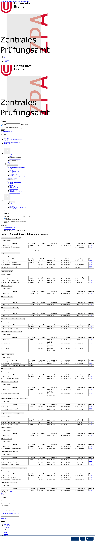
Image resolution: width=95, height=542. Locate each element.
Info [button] (4, 200)
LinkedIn (6, 535)
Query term (3, 124)
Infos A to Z (6, 138)
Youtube (5, 532)
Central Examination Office (7, 131)
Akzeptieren (90, 538)
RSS (2, 493)
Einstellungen (75, 538)
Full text (4, 125)
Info (4, 136)
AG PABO (9, 491)
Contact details (4, 518)
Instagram (6, 534)
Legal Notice (7, 524)
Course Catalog (7, 143)
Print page (3, 494)
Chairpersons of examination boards (12, 142)
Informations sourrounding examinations (13, 139)
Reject (82, 538)
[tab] (47, 237)
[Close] (7, 166)
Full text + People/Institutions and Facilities (12, 128)
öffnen (90, 245)
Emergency (6, 527)
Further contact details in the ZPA (10, 513)
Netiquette (6, 140)
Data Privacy (7, 525)
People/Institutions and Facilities (10, 127)
